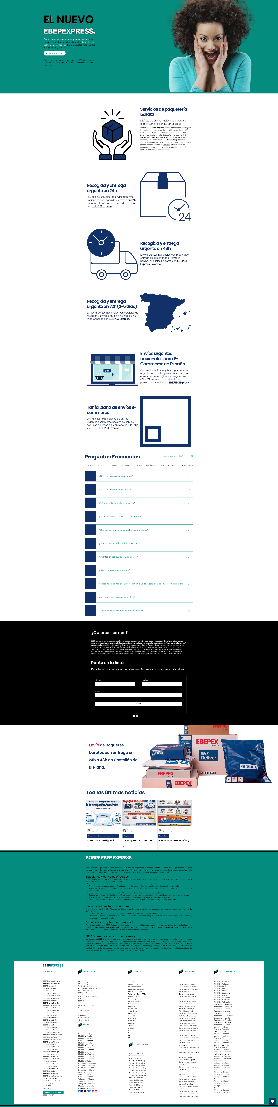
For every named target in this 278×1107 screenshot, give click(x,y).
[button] (92, 8)
